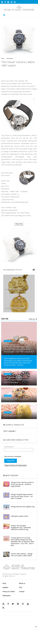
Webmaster (6, 596)
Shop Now (19, 224)
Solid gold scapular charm (19, 516)
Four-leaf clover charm (14, 289)
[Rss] (15, 2)
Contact (21, 591)
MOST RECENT (11, 475)
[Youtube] (28, 604)
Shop (4, 583)
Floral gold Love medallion (15, 308)
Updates (5, 587)
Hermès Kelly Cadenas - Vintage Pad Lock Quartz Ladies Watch (22, 555)
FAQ (20, 587)
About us (22, 583)
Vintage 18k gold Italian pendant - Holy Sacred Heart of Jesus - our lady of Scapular (22, 496)
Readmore (20, 365)
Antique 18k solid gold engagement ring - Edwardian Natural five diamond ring (21, 527)
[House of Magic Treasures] (19, 10)
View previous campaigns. (13, 456)
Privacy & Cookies (9, 591)
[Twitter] (13, 604)
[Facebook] (5, 2)
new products (10, 58)
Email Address (9, 447)
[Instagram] (11, 2)
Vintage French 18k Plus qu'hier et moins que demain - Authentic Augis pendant (22, 484)
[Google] (2, 2)
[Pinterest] (8, 2)
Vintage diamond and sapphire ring (22, 507)
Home (2, 58)
